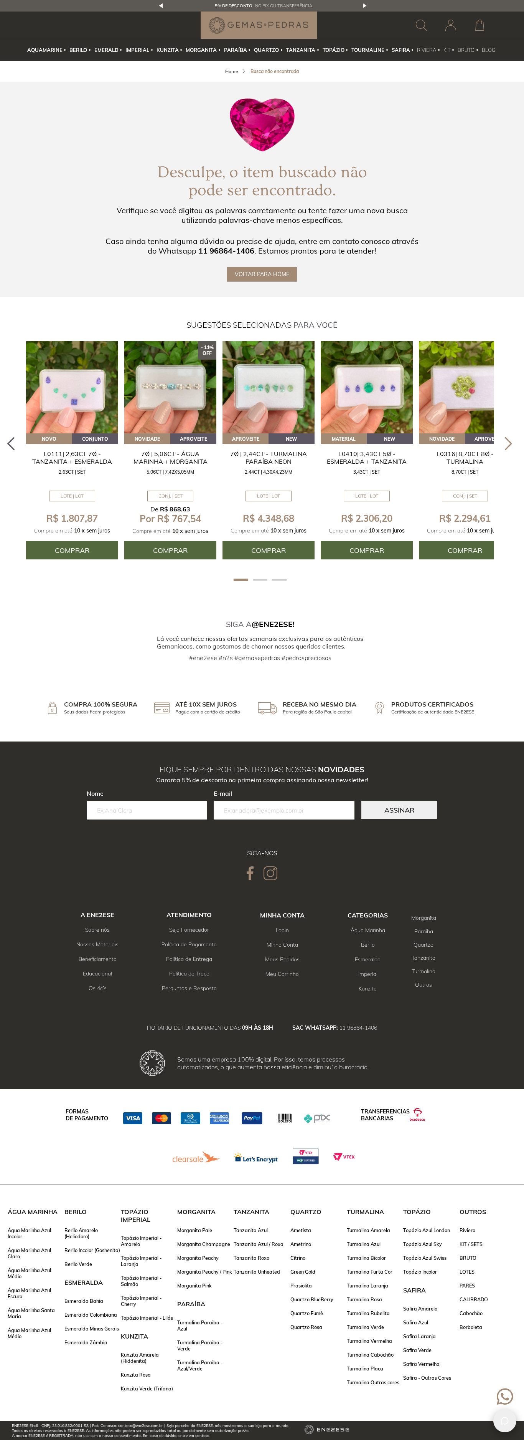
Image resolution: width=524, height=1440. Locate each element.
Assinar (399, 810)
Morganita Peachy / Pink (204, 1272)
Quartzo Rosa (306, 1327)
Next (365, 6)
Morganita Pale (194, 1230)
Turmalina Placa (365, 1368)
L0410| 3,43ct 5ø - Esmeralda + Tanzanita (367, 457)
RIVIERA (426, 50)
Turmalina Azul (364, 1244)
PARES (467, 1285)
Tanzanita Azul (251, 1230)
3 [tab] (279, 580)
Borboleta (471, 1327)
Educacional (97, 973)
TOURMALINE (367, 50)
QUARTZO (266, 50)
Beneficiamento (98, 959)
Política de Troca (189, 973)
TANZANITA (300, 50)
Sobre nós (97, 929)
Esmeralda (368, 959)
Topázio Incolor (420, 1272)
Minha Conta (282, 944)
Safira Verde (417, 1350)
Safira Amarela (420, 1309)
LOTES (467, 1272)
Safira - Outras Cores (427, 1378)
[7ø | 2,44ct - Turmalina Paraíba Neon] (268, 387)
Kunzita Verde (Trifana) (147, 1388)
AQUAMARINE (45, 50)
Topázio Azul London (426, 1230)
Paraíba (423, 931)
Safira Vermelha (421, 1364)
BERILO (78, 50)
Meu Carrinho (282, 974)
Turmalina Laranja (367, 1285)
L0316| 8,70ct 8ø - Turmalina (465, 457)
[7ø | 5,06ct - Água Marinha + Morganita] (170, 387)
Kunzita (368, 988)
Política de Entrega (189, 959)
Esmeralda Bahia (83, 1301)
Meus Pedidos (282, 959)
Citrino (297, 1258)
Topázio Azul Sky (422, 1244)
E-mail (223, 793)
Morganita (423, 917)
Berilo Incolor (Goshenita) (92, 1250)
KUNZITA (168, 50)
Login (282, 930)
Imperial (367, 974)
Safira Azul (415, 1322)
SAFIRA (401, 50)
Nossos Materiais (97, 944)
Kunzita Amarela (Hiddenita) (140, 1358)
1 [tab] (241, 580)
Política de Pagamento (189, 944)
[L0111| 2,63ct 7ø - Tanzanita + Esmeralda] (72, 387)
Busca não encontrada (274, 71)
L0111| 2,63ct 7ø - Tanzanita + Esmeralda (72, 457)
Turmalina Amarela (368, 1230)
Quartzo (423, 944)
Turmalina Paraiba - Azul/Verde (199, 1365)
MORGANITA (201, 50)
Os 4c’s (98, 988)
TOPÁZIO (333, 50)
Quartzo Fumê (306, 1313)
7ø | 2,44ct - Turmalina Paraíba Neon (268, 457)
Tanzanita (423, 957)
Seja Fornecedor (189, 929)
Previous (161, 6)
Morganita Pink (194, 1285)
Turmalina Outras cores (373, 1382)
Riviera (468, 1230)
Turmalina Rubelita (368, 1313)
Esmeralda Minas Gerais (91, 1329)
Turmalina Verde (365, 1327)
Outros (423, 984)
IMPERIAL (137, 50)
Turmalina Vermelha (369, 1341)
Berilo (368, 944)
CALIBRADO (474, 1299)
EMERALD (106, 50)
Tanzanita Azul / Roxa (258, 1244)
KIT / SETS (471, 1244)
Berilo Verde (78, 1264)
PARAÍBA (235, 50)
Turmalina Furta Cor (369, 1272)
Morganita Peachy (198, 1258)
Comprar (72, 550)
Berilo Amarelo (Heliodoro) (81, 1233)
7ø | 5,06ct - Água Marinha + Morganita (170, 457)
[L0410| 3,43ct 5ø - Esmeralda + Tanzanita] (367, 387)
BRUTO (466, 50)
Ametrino (300, 1244)
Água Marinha (368, 930)
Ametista (300, 1230)
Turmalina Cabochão (370, 1355)
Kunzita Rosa (136, 1375)
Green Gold (302, 1272)
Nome (95, 793)
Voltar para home (262, 274)
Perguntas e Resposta (189, 988)
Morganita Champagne (203, 1244)
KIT (447, 50)
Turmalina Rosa (364, 1299)
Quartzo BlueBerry (311, 1299)
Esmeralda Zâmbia (85, 1342)
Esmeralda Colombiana (90, 1315)
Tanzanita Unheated (257, 1272)
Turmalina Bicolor (366, 1258)
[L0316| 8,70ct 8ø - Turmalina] (465, 387)
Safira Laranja (419, 1336)
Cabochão (471, 1313)
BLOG (488, 50)
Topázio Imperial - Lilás (147, 1318)
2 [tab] (260, 580)
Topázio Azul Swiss (425, 1258)
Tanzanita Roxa (252, 1258)
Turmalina (423, 971)
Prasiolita (301, 1285)
